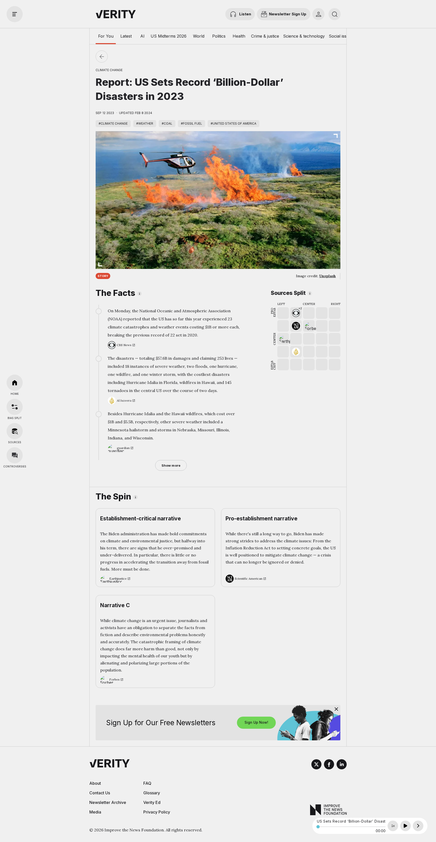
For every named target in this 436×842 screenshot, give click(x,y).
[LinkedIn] (342, 765)
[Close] (336, 709)
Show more (170, 465)
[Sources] (15, 431)
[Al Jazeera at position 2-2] (296, 351)
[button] (296, 313)
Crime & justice (265, 36)
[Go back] (102, 56)
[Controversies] (15, 455)
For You (106, 36)
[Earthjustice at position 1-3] (283, 339)
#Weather (144, 123)
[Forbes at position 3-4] (309, 326)
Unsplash (327, 276)
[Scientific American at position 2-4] (296, 326)
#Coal (167, 123)
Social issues (341, 36)
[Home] (15, 383)
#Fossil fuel (191, 123)
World (198, 36)
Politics (219, 36)
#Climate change (113, 123)
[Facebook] (329, 765)
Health (239, 36)
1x (393, 826)
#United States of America (233, 123)
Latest (126, 36)
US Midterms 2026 (168, 36)
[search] (335, 14)
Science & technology (304, 36)
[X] (316, 765)
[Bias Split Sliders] (15, 407)
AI (142, 36)
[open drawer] (15, 14)
